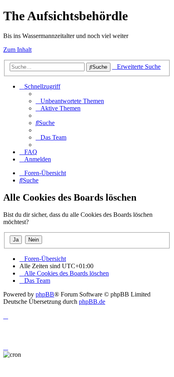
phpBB (45, 294)
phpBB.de (92, 301)
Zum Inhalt (17, 49)
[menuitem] (70, 100)
